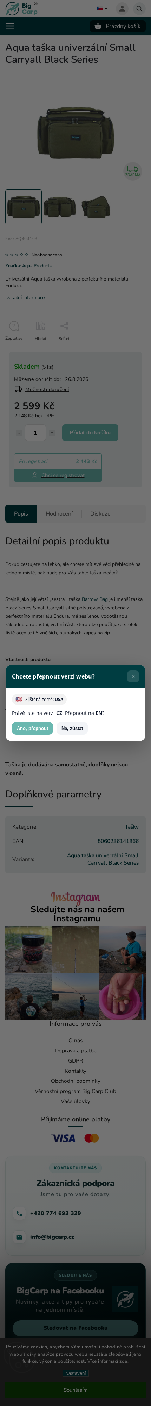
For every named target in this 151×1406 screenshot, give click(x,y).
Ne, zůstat (72, 728)
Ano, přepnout (32, 728)
